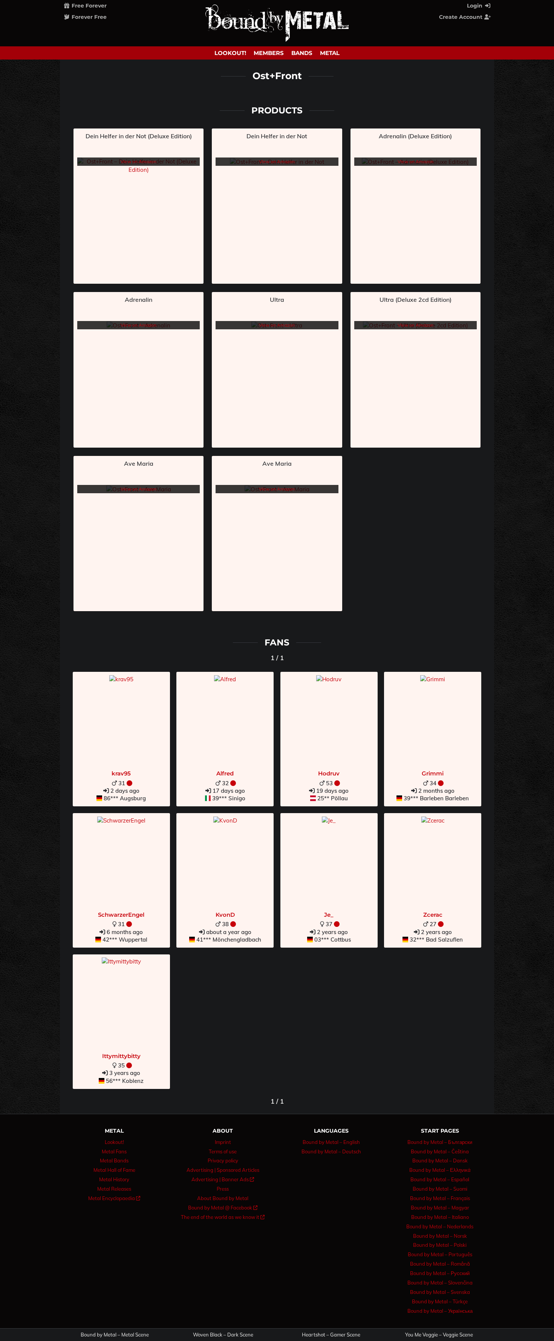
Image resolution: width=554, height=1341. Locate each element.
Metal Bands (114, 1161)
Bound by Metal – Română (440, 1264)
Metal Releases (114, 1189)
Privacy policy (223, 1161)
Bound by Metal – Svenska (440, 1292)
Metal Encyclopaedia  (114, 1198)
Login (475, 5)
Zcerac (432, 914)
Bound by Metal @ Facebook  (222, 1208)
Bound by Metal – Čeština (440, 1151)
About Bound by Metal (222, 1198)
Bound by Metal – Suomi (440, 1189)
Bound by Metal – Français (440, 1198)
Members (269, 53)
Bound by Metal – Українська (440, 1311)
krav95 (121, 773)
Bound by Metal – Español (439, 1179)
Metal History (114, 1179)
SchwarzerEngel (121, 914)
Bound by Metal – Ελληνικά (440, 1170)
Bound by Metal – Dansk (440, 1161)
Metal (330, 53)
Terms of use (223, 1151)
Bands (301, 53)
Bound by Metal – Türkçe (440, 1301)
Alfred (225, 773)
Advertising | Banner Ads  (222, 1179)
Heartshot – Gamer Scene (331, 1334)
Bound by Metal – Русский (440, 1273)
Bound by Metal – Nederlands (439, 1226)
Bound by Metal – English (331, 1142)
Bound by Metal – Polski (440, 1245)
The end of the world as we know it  (223, 1217)
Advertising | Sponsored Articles (223, 1170)
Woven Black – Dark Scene (223, 1334)
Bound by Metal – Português (440, 1254)
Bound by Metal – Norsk (440, 1236)
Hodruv (329, 773)
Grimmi (433, 773)
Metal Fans (114, 1151)
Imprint (223, 1142)
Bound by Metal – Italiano (440, 1217)
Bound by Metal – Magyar (440, 1208)
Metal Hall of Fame (114, 1170)
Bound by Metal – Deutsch (331, 1151)
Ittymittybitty (121, 1056)
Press (223, 1189)
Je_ (329, 914)
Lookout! (230, 53)
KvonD (225, 914)
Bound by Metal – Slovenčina (440, 1283)
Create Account (461, 17)
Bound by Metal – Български (439, 1142)
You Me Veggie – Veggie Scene (439, 1334)
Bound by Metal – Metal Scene (115, 1334)
